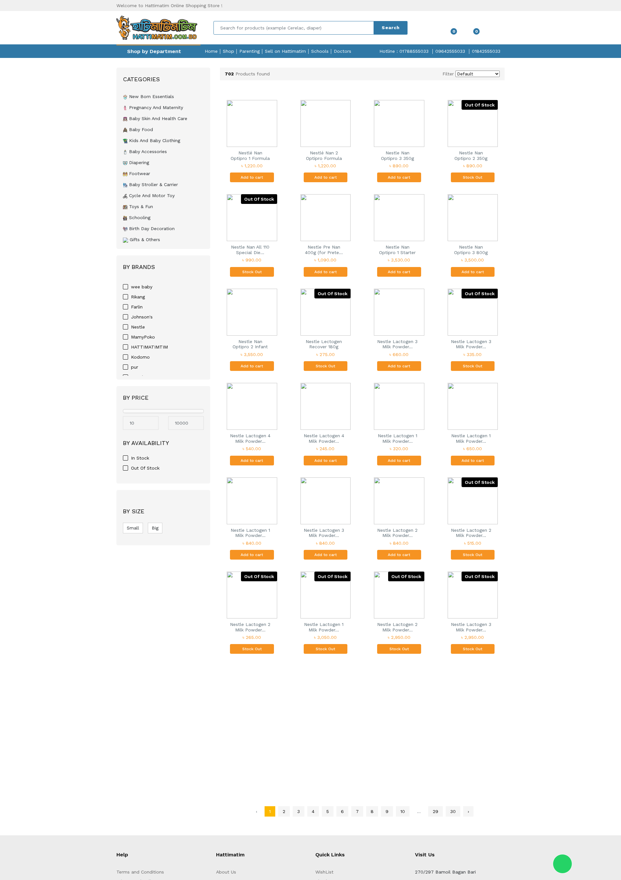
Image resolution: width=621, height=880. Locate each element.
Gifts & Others (144, 239)
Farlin (137, 306)
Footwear (138, 173)
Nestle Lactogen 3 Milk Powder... (397, 344)
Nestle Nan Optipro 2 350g (470, 155)
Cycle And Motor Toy (151, 195)
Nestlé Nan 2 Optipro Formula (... (324, 156)
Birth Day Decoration (151, 228)
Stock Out (472, 177)
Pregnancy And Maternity (155, 107)
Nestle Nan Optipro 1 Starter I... (397, 250)
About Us (226, 871)
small (133, 527)
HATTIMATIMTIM (149, 347)
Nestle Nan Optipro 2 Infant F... (250, 345)
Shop (228, 51)
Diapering (138, 162)
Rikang (138, 296)
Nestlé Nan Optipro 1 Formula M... (250, 156)
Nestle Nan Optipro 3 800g (471, 249)
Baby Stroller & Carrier (152, 184)
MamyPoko (143, 337)
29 (435, 811)
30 (453, 811)
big (155, 527)
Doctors (342, 51)
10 (402, 811)
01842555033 (486, 51)
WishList (324, 871)
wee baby (141, 286)
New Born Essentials (150, 96)
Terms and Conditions (140, 871)
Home (211, 51)
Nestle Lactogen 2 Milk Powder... (397, 533)
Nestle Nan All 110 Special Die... (250, 249)
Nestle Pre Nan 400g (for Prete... (324, 249)
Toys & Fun (140, 206)
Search (391, 27)
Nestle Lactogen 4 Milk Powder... (250, 438)
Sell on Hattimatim (285, 51)
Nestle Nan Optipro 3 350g (397, 155)
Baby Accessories (147, 151)
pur (134, 367)
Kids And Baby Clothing (153, 140)
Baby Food (140, 129)
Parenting (249, 51)
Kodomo (140, 357)
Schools (320, 51)
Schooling (138, 217)
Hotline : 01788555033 (404, 51)
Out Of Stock (145, 468)
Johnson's (142, 316)
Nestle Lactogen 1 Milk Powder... (397, 438)
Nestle (138, 326)
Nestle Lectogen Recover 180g (324, 344)
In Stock (140, 458)
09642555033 (450, 51)
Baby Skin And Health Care (157, 118)
